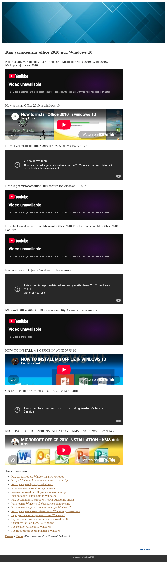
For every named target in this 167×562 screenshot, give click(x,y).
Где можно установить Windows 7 (32, 526)
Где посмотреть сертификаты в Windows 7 (37, 530)
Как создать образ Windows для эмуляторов (37, 476)
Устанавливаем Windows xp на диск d (34, 488)
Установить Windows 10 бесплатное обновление (40, 503)
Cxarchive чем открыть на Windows (32, 522)
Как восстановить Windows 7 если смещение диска (42, 499)
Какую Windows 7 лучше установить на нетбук (40, 480)
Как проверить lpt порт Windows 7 (32, 484)
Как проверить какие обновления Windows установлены (45, 511)
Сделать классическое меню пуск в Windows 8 (39, 519)
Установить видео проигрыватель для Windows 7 (41, 507)
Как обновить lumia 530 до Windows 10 (35, 495)
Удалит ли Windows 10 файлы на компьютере (39, 492)
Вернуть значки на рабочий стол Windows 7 (38, 515)
